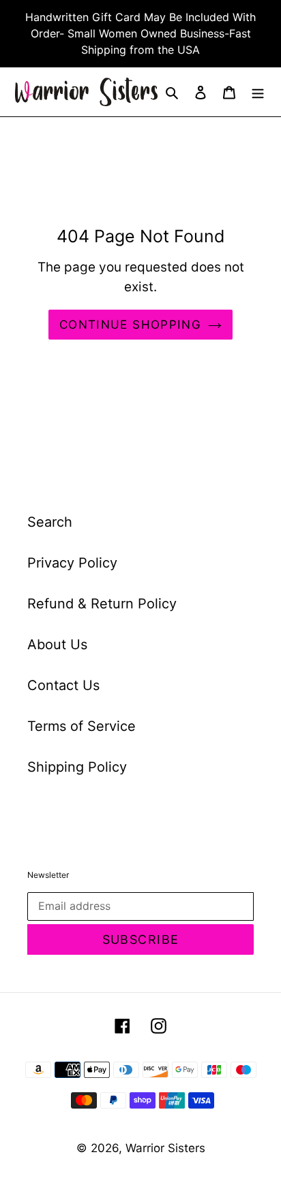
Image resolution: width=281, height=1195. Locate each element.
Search (49, 522)
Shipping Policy (77, 767)
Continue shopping (130, 324)
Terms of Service (81, 726)
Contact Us (63, 685)
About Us (57, 644)
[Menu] (257, 92)
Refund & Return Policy (102, 603)
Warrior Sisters (165, 1148)
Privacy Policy (72, 563)
